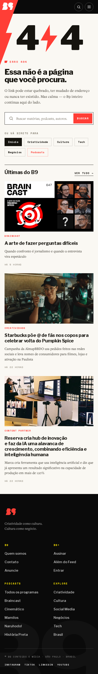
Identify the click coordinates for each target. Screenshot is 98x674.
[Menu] (89, 7)
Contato (11, 562)
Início (13, 142)
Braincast (13, 601)
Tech (81, 142)
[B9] (9, 5)
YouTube (63, 664)
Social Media (64, 609)
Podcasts (38, 152)
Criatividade (37, 142)
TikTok (29, 664)
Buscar (83, 118)
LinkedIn (46, 664)
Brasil (58, 635)
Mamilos (11, 618)
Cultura (63, 142)
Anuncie (11, 570)
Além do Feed (65, 562)
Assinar (60, 553)
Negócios (15, 152)
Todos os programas (21, 592)
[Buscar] (78, 7)
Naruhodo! (13, 626)
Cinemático (14, 609)
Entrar (59, 570)
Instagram (12, 664)
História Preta (16, 635)
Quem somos (15, 553)
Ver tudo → (84, 173)
